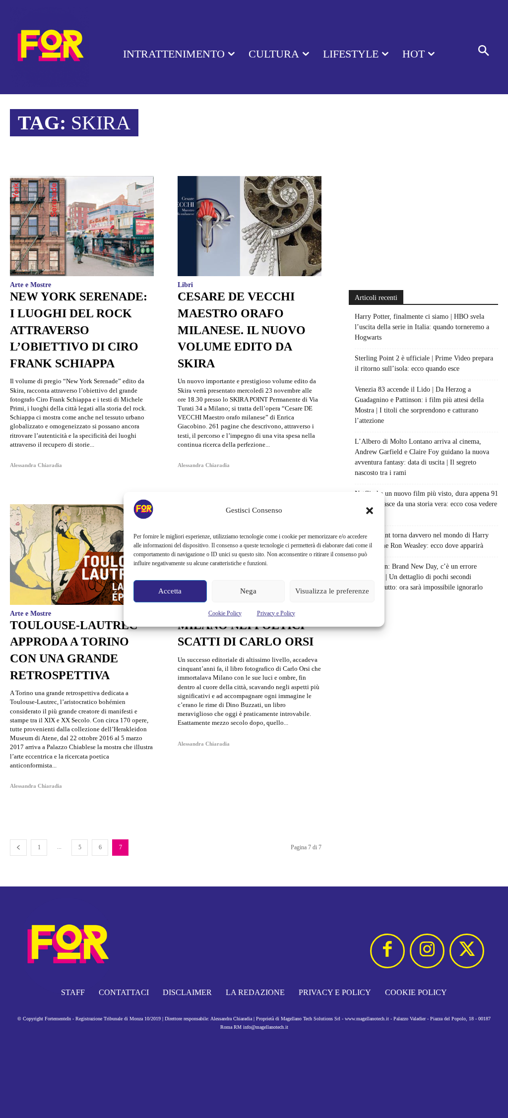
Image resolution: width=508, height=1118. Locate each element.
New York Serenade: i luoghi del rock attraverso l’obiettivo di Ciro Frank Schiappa (78, 329)
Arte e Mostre (30, 285)
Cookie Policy (225, 613)
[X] (466, 951)
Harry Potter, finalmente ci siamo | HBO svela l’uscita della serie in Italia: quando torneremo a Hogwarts (422, 327)
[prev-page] (18, 847)
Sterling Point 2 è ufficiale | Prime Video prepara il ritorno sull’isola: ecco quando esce (424, 363)
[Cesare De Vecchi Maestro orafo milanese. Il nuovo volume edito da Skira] (249, 226)
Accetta (170, 591)
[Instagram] (427, 951)
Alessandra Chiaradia (36, 465)
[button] (370, 511)
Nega (248, 591)
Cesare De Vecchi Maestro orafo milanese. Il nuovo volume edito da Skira (242, 329)
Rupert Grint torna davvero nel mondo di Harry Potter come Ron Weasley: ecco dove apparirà (422, 540)
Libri (185, 285)
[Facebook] (387, 951)
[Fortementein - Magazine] (49, 47)
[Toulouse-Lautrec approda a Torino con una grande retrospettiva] (82, 554)
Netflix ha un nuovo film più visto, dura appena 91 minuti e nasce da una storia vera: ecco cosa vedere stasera (426, 504)
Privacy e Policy (276, 613)
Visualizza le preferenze (332, 591)
